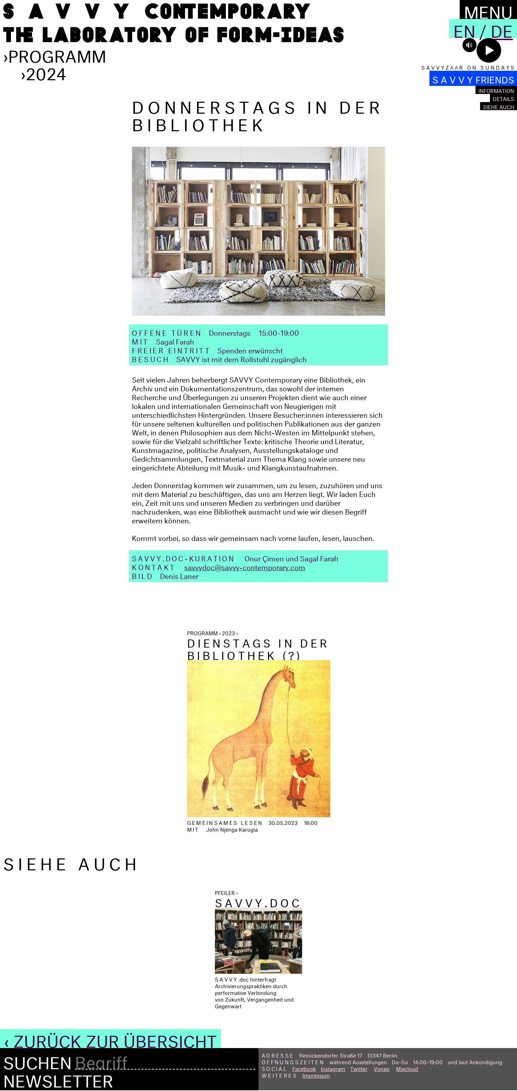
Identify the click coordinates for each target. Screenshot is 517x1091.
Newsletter (58, 1078)
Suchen (37, 1060)
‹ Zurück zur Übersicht (110, 1038)
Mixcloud (407, 1068)
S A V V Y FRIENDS (473, 78)
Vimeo (382, 1068)
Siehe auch (498, 106)
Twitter (359, 1068)
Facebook (304, 1068)
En (464, 28)
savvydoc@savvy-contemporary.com (244, 566)
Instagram (333, 1068)
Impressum (316, 1075)
